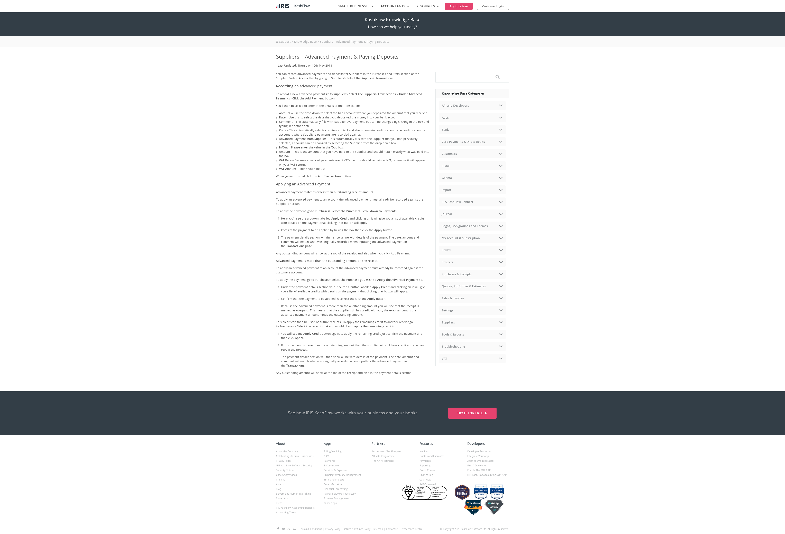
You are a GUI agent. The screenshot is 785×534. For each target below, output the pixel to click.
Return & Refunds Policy (356, 529)
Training (280, 479)
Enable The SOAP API (479, 470)
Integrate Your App (478, 456)
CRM (326, 456)
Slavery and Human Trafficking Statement (293, 496)
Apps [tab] (445, 117)
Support (285, 41)
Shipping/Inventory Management (342, 475)
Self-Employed (427, 484)
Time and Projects (334, 479)
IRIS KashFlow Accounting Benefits (295, 507)
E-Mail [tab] (446, 166)
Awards (280, 484)
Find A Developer (477, 465)
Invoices (424, 451)
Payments (329, 461)
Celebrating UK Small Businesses (295, 456)
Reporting (425, 465)
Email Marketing (333, 484)
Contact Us (392, 529)
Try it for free (470, 413)
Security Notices (285, 470)
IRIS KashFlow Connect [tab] (457, 202)
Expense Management (336, 498)
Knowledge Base (305, 41)
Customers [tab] (449, 154)
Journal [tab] (447, 214)
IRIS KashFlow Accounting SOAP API (487, 475)
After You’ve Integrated (480, 461)
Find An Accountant (383, 461)
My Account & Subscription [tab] (461, 238)
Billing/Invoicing (333, 451)
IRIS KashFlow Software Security (294, 465)
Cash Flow (425, 479)
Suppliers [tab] (448, 322)
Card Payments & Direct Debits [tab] (463, 142)
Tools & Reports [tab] (453, 334)
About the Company (287, 451)
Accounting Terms (286, 512)
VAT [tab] (444, 358)
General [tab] (447, 178)
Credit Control (427, 470)
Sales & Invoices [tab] (453, 298)
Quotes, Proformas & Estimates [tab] (464, 286)
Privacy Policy (283, 461)
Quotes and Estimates (431, 456)
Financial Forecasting (336, 489)
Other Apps (330, 503)
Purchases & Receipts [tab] (457, 274)
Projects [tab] (447, 262)
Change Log (426, 475)
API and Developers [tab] (455, 105)
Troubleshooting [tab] (453, 346)
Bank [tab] (445, 130)
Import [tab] (446, 190)
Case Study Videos (286, 475)
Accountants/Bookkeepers (386, 451)
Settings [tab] (447, 310)
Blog (278, 489)
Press (279, 503)
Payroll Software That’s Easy (340, 493)
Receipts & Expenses (335, 470)
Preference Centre (412, 529)
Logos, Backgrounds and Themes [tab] (465, 226)
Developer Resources (479, 451)
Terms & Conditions (310, 529)
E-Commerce (331, 465)
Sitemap (378, 529)
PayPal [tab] (446, 250)
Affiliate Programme (383, 456)
